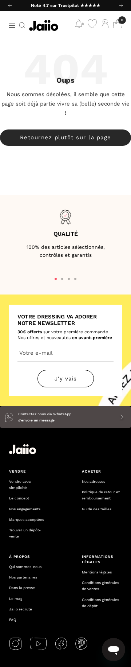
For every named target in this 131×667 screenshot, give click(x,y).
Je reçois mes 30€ (96, 360)
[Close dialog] (123, 303)
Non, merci (96, 370)
